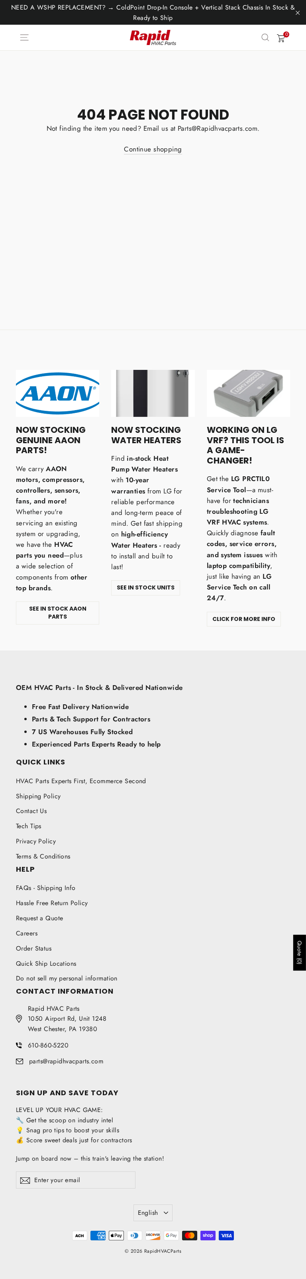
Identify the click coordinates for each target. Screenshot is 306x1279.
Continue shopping (153, 149)
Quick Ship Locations (46, 963)
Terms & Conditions (43, 856)
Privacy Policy (36, 841)
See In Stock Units (146, 587)
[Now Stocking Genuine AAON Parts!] (57, 393)
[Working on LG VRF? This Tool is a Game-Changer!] (248, 393)
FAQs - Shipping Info (46, 887)
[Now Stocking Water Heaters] (152, 393)
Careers (26, 933)
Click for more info (243, 619)
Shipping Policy (38, 796)
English (148, 1212)
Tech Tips (28, 826)
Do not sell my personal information (67, 978)
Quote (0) (300, 953)
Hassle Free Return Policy (52, 903)
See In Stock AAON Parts (57, 613)
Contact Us (31, 810)
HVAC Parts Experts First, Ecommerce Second (81, 781)
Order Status (33, 948)
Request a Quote (39, 918)
